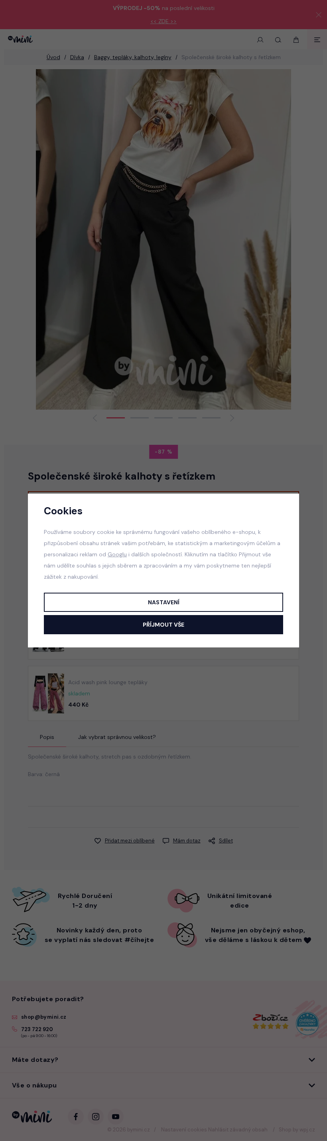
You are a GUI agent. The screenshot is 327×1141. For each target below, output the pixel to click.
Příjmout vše (163, 624)
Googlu (117, 554)
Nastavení (163, 602)
